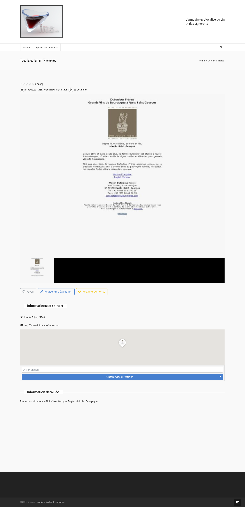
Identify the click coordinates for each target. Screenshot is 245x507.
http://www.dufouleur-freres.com (41, 325)
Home (202, 60)
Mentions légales (44, 502)
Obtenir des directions (119, 377)
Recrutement (59, 502)
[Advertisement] (122, 433)
